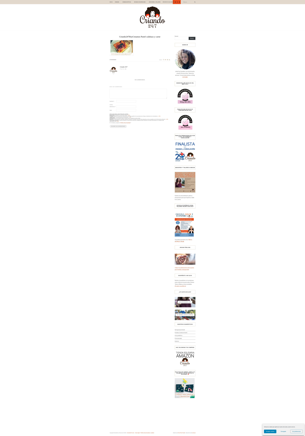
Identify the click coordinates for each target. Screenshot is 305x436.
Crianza (117, 2)
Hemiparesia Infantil (180, 329)
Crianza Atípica (126, 2)
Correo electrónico (112, 105)
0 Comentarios (113, 59)
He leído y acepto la (121, 122)
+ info (128, 115)
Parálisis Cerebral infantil (181, 332)
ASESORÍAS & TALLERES (155, 2)
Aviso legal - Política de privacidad (142, 432)
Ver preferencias (296, 431)
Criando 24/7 (123, 67)
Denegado (283, 431)
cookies (152, 432)
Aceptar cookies (270, 431)
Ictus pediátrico (178, 335)
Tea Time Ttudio (181, 432)
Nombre (112, 101)
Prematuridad (178, 338)
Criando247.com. (130, 432)
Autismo (177, 341)
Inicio (111, 2)
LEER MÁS (185, 77)
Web (111, 110)
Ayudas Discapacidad (140, 2)
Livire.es (193, 432)
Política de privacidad (125, 122)
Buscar (176, 36)
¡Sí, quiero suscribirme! (180, 286)
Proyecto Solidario (168, 2)
